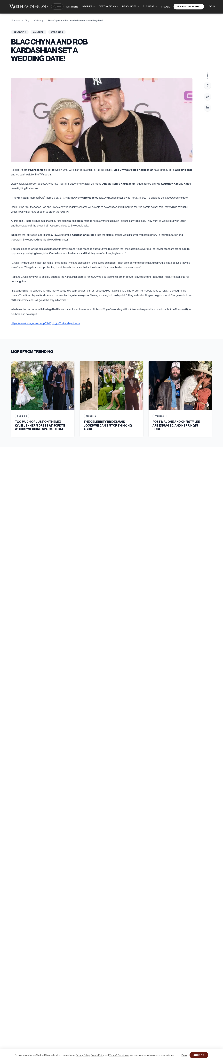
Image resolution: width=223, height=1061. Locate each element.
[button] (101, 120)
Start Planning (190, 6)
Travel (165, 6)
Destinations (107, 6)
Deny (184, 1055)
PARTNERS (72, 6)
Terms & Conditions (119, 1055)
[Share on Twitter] (207, 96)
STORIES (87, 6)
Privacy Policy (83, 1055)
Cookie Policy (97, 1055)
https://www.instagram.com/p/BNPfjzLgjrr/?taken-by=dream (45, 323)
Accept (198, 1055)
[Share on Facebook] (207, 85)
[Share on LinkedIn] (207, 107)
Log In (211, 6)
